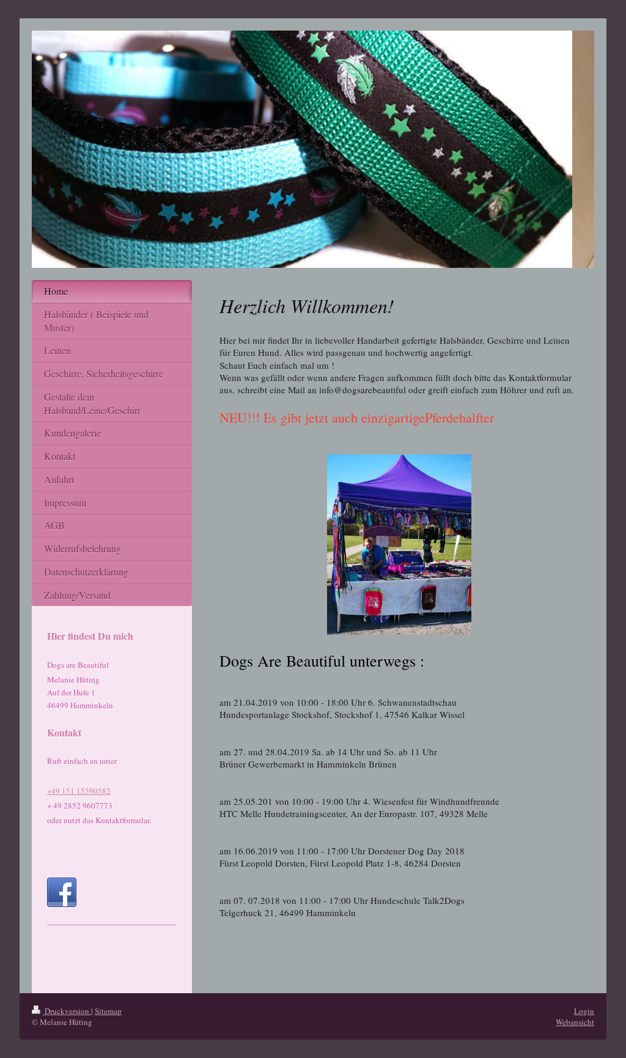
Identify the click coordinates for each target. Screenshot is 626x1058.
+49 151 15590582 (79, 790)
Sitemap (108, 1010)
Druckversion (67, 1010)
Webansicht (575, 1021)
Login (584, 1010)
